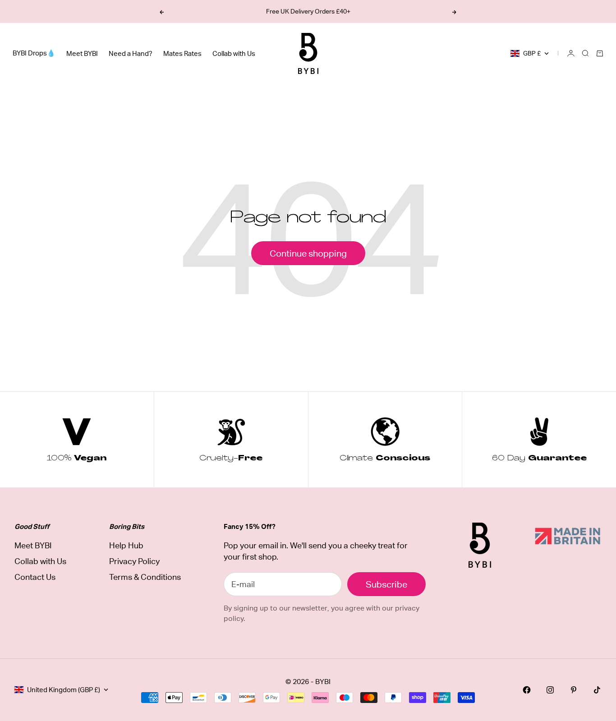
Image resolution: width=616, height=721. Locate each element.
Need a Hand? (130, 53)
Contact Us (34, 577)
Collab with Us (233, 53)
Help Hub (126, 545)
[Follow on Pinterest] (573, 689)
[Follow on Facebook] (526, 689)
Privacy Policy (134, 561)
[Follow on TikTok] (597, 689)
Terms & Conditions (145, 577)
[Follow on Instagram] (550, 689)
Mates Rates (182, 53)
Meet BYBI (82, 53)
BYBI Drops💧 (34, 53)
